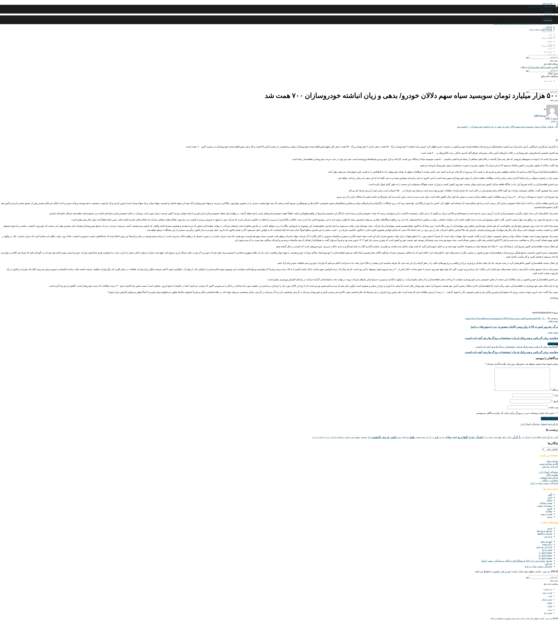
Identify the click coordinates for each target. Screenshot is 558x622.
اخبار (550, 34)
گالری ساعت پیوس (548, 463)
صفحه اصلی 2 (545, 555)
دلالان (505, 318)
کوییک (321, 437)
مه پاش (548, 563)
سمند (423, 437)
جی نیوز (546, 571)
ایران (527, 437)
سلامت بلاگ (552, 474)
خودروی (442, 437)
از (548, 437)
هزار (472, 318)
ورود (550, 528)
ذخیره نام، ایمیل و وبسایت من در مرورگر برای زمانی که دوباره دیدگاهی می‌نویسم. (515, 413)
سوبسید (492, 318)
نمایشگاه (340, 437)
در (436, 436)
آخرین (555, 437)
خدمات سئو (552, 461)
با (520, 437)
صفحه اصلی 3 (545, 558)
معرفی (364, 437)
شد (481, 318)
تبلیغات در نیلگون (550, 480)
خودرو (521, 318)
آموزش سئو (547, 3)
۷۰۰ (545, 318)
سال (427, 437)
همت (467, 318)
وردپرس (548, 536)
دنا (433, 437)
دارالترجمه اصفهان (549, 424)
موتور (357, 437)
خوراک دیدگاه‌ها (545, 533)
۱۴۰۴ (313, 437)
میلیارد (477, 318)
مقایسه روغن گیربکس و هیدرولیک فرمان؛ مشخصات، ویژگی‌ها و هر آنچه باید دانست (511, 352)
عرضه (400, 437)
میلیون (347, 437)
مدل (369, 437)
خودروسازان (513, 318)
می (352, 437)
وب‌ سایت (553, 407)
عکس (393, 437)
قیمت (376, 436)
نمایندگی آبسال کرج (530, 424)
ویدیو (550, 48)
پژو (328, 437)
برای (509, 437)
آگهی (550, 494)
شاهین (418, 437)
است (544, 437)
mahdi (536, 115)
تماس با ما (548, 12)
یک (317, 437)
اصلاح (550, 45)
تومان (526, 318)
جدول (479, 437)
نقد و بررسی (547, 31)
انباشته (536, 318)
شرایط (406, 437)
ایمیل (554, 401)
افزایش (533, 437)
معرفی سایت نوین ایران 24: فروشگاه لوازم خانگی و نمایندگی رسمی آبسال (522, 24)
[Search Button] (527, 57)
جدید (472, 437)
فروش (385, 437)
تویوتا (486, 437)
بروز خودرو (548, 20)
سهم (498, 318)
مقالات (549, 55)
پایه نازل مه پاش (545, 9)
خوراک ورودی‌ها (544, 530)
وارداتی (333, 437)
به (499, 437)
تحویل (496, 437)
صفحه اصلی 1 (546, 15)
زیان (501, 318)
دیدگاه (554, 389)
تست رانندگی (546, 46)
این (523, 437)
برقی (504, 437)
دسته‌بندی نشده (544, 505)
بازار (515, 437)
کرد (325, 437)
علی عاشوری (498, 571)
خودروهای (451, 437)
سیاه (485, 318)
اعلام (538, 437)
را (431, 437)
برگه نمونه (547, 544)
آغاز (551, 437)
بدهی (531, 318)
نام (556, 395)
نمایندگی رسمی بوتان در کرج (540, 29)
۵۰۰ (541, 318)
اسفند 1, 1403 (551, 118)
